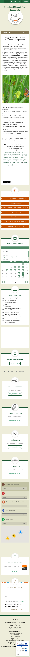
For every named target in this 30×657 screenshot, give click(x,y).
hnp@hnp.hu (17, 629)
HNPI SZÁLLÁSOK (16, 212)
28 (19, 276)
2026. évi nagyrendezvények (11, 298)
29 (23, 276)
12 (11, 270)
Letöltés (14, 571)
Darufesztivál (19, 165)
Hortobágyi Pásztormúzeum (12, 155)
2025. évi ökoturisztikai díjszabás (12, 318)
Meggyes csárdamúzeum (14, 157)
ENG (27, 1)
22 (23, 273)
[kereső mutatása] (19, 1)
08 (23, 267)
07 (19, 267)
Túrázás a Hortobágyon (16, 226)
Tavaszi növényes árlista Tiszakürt (12, 320)
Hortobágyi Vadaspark (16, 154)
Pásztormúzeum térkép (10, 302)
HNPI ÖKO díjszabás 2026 (11, 300)
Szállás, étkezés (9, 493)
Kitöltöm (14, 363)
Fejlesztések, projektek (10, 510)
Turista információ (9, 519)
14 (19, 270)
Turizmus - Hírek (6, 32)
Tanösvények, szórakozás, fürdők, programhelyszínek (16, 501)
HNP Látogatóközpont (9, 152)
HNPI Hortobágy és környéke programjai (16, 207)
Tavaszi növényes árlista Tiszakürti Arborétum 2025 (13, 309)
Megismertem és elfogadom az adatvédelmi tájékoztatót (13, 605)
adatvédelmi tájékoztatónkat (17, 602)
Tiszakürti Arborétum (17, 162)
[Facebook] (11, 1)
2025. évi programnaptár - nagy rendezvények (12, 305)
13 (15, 270)
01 (23, 264)
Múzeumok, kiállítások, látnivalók (12, 484)
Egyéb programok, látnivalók (16, 221)
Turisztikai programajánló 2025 (12, 312)
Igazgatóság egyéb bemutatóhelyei (15, 217)
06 (15, 267)
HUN (25, 1)
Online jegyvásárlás (16, 203)
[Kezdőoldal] (15, 18)
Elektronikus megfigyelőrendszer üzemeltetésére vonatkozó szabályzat (13, 315)
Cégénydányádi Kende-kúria (17, 164)
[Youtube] (15, 1)
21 (19, 273)
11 (7, 270)
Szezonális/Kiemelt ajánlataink (16, 198)
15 (23, 270)
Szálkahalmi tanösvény (18, 159)
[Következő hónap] (26, 282)
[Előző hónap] (3, 282)
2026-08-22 (8, 252)
